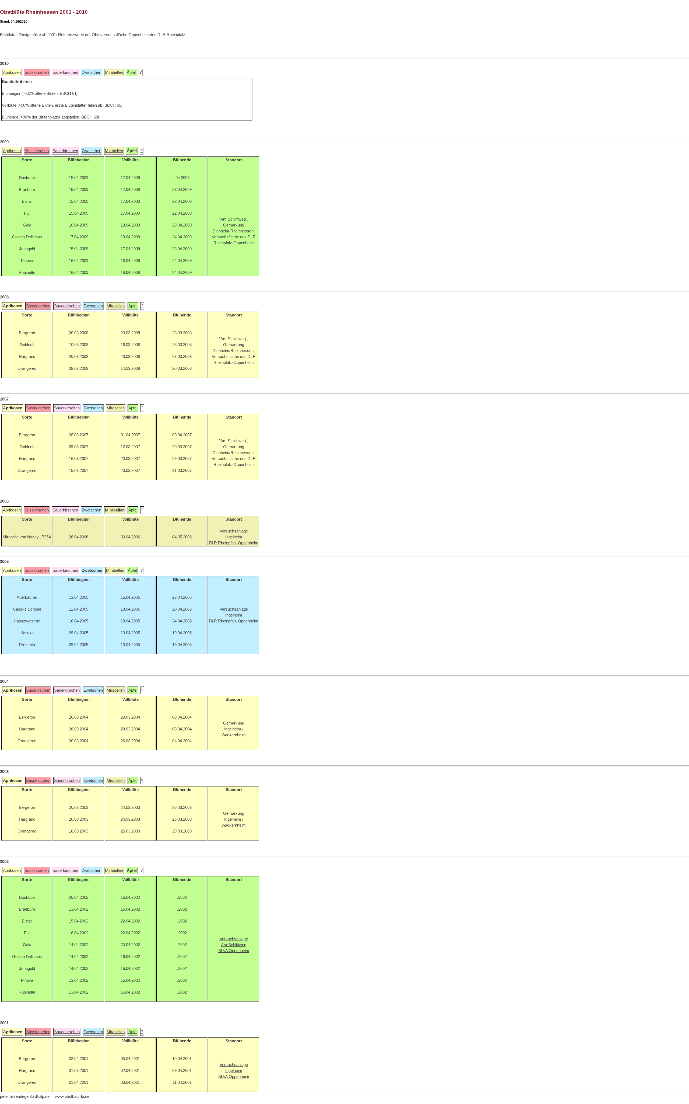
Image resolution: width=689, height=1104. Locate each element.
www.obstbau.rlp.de (72, 1096)
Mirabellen (114, 72)
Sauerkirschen (65, 72)
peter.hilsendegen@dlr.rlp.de (25, 1096)
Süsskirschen (36, 72)
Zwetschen (91, 72)
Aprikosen (12, 72)
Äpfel (131, 72)
